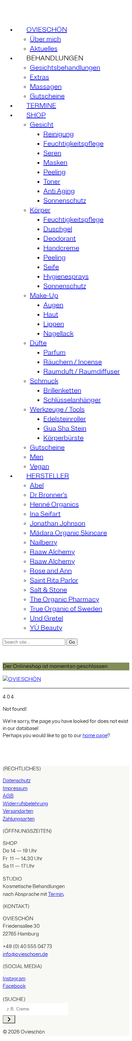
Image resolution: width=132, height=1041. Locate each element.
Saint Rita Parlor (54, 580)
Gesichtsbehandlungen (65, 67)
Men (36, 457)
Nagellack (58, 333)
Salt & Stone (48, 590)
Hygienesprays (66, 276)
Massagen (46, 86)
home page (95, 735)
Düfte (38, 343)
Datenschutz (16, 781)
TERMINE (41, 105)
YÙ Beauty (46, 628)
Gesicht (41, 124)
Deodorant (59, 238)
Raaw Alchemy (52, 552)
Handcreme (61, 248)
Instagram (14, 979)
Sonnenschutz (64, 200)
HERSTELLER (47, 476)
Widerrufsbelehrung (25, 804)
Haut (50, 314)
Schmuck (44, 381)
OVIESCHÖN (46, 29)
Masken (55, 162)
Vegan (39, 466)
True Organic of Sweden (66, 609)
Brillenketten (62, 390)
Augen (53, 305)
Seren (52, 153)
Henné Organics (54, 504)
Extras (39, 77)
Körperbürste (63, 438)
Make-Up (44, 295)
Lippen (53, 324)
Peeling (54, 172)
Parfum (54, 352)
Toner (51, 181)
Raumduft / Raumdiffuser (81, 371)
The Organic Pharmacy (64, 599)
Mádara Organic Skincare (68, 533)
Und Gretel (46, 618)
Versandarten (18, 811)
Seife (51, 267)
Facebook (14, 986)
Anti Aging (59, 191)
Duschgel (57, 229)
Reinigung (58, 134)
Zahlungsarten (19, 819)
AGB (8, 796)
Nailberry (43, 542)
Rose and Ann (51, 571)
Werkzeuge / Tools (57, 409)
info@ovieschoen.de (25, 954)
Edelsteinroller (64, 419)
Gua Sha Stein (64, 428)
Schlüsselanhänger (72, 400)
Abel (37, 485)
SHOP (36, 115)
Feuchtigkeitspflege (73, 143)
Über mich (45, 39)
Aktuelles (44, 48)
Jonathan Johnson (57, 523)
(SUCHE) (14, 999)
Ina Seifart (45, 514)
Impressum (15, 788)
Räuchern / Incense (72, 362)
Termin (55, 894)
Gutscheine (47, 96)
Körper (40, 210)
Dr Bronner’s (48, 495)
